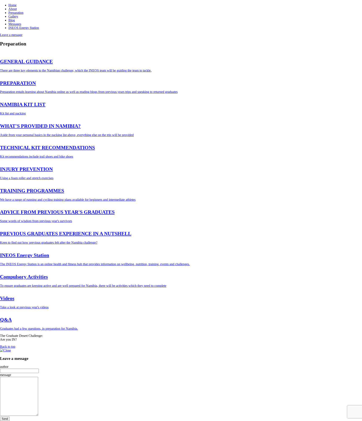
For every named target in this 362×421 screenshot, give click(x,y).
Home (12, 5)
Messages (14, 24)
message (5, 375)
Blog (11, 20)
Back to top (7, 346)
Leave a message (11, 35)
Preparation (15, 12)
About (12, 9)
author (4, 366)
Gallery (13, 16)
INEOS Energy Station (23, 28)
